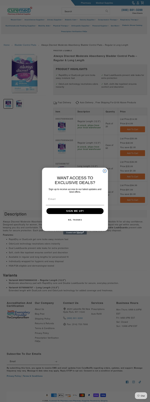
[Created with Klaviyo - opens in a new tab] (75, 232)
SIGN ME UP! (75, 211)
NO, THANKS (75, 220)
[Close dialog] (104, 171)
